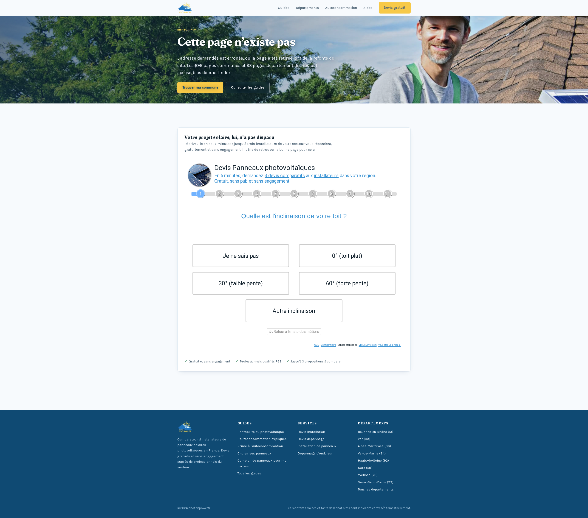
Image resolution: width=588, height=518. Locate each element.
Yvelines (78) (368, 475)
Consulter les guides (247, 87)
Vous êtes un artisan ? (389, 345)
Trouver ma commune (200, 87)
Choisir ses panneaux (254, 453)
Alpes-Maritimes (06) (374, 446)
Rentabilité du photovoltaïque (260, 432)
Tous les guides (249, 473)
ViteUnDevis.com (368, 345)
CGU (316, 345)
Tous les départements (376, 489)
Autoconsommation (341, 8)
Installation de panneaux (317, 446)
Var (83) (364, 439)
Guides (283, 8)
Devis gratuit (394, 8)
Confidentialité (328, 345)
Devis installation (311, 432)
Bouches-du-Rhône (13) (375, 432)
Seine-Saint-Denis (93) (375, 482)
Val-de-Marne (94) (372, 453)
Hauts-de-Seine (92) (373, 460)
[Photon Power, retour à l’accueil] (184, 8)
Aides (367, 8)
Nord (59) (365, 468)
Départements (307, 8)
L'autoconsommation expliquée (262, 439)
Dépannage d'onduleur (315, 453)
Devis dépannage (311, 439)
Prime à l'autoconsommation (260, 446)
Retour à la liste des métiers (296, 331)
